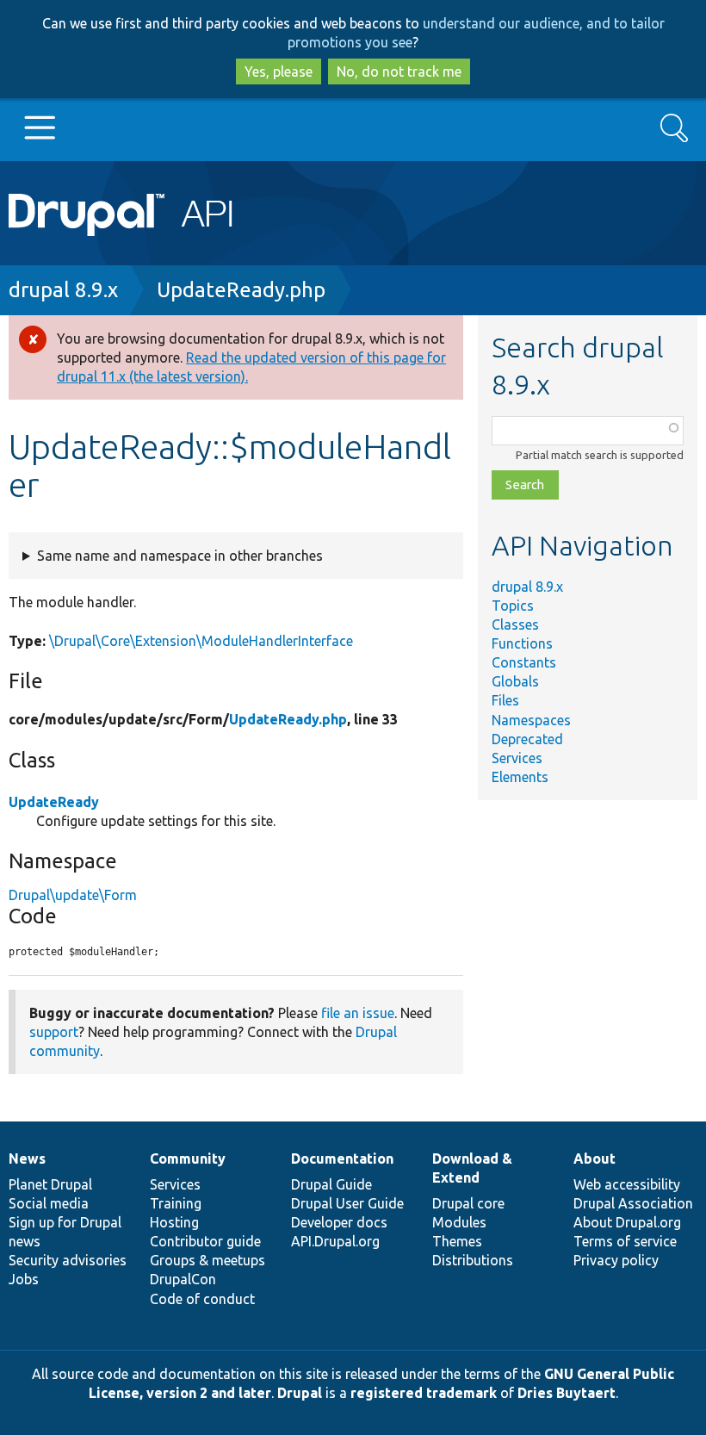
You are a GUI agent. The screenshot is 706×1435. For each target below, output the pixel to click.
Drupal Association (633, 1203)
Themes (457, 1241)
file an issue (357, 1013)
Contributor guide (205, 1241)
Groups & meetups (207, 1260)
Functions (522, 643)
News (27, 1158)
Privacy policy (616, 1260)
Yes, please (279, 71)
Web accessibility (626, 1184)
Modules (459, 1222)
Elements (520, 777)
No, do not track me (399, 71)
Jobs (24, 1279)
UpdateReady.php (241, 289)
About (594, 1158)
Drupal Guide (331, 1184)
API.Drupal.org (335, 1241)
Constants (524, 662)
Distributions (472, 1260)
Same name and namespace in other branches (180, 555)
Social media (49, 1203)
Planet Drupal (50, 1184)
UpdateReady (54, 802)
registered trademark (423, 1393)
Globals (515, 681)
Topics (513, 605)
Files (505, 700)
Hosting (174, 1222)
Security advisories (68, 1260)
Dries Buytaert (566, 1393)
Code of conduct (202, 1299)
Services (517, 758)
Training (175, 1203)
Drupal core (468, 1203)
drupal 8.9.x (63, 289)
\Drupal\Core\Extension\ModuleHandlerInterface (201, 641)
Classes (515, 624)
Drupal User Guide (347, 1203)
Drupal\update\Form (73, 895)
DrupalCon (183, 1279)
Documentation (342, 1158)
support (53, 1032)
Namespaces (531, 720)
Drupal (299, 1393)
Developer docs (339, 1222)
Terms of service (625, 1241)
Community (188, 1158)
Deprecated (527, 739)
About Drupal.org (627, 1222)
